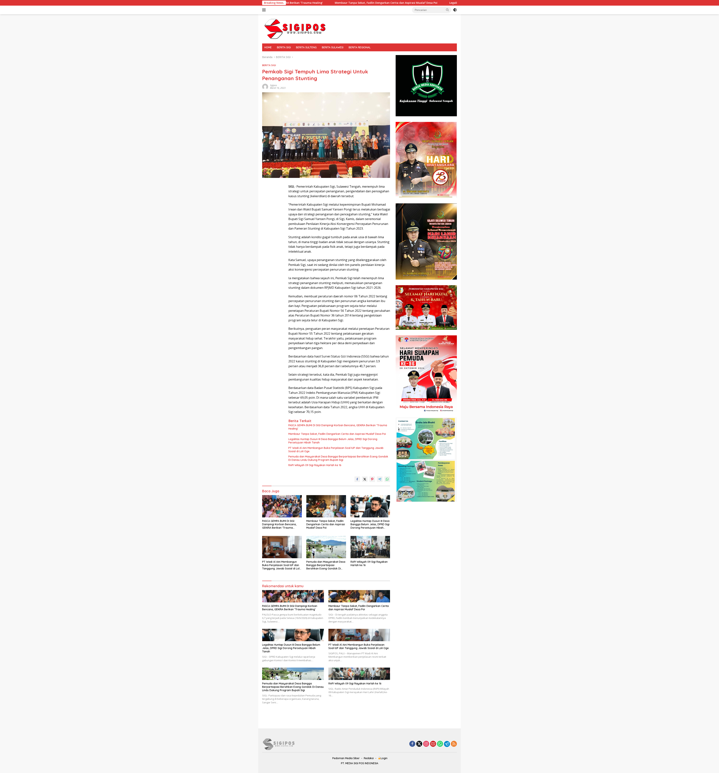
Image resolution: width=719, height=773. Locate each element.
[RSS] (454, 744)
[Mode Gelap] (455, 10)
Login (384, 758)
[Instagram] (426, 744)
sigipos (273, 85)
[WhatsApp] (440, 744)
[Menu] (264, 10)
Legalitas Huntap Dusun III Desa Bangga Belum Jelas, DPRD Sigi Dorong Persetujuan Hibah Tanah (439, 2)
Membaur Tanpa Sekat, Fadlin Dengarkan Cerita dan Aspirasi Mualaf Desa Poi (312, 2)
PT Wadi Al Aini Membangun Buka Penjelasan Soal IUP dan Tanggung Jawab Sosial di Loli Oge (335, 449)
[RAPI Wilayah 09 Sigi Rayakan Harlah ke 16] (370, 547)
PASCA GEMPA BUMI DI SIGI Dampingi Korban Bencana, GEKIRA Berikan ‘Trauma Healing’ (337, 427)
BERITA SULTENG (306, 47)
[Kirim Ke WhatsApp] (387, 479)
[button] (447, 10)
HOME (268, 47)
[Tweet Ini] (365, 479)
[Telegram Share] (380, 479)
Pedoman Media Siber (346, 758)
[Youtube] (433, 744)
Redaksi (369, 758)
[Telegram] (447, 744)
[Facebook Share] (357, 479)
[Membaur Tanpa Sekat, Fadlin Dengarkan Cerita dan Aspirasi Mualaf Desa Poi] (326, 506)
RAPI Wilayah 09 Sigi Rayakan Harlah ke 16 (314, 465)
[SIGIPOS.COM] (295, 28)
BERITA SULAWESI (332, 47)
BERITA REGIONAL (360, 47)
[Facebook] (412, 744)
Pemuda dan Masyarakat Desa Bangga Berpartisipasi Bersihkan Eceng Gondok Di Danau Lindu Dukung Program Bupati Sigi (338, 458)
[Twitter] (419, 744)
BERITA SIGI (284, 47)
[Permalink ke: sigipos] (265, 86)
